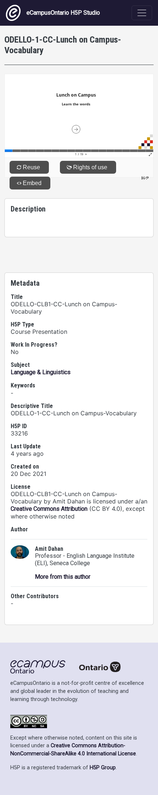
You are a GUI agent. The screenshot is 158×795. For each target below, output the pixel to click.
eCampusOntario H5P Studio (63, 12)
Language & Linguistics (41, 372)
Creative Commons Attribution (49, 508)
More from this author (62, 576)
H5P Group (103, 768)
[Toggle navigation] (142, 13)
